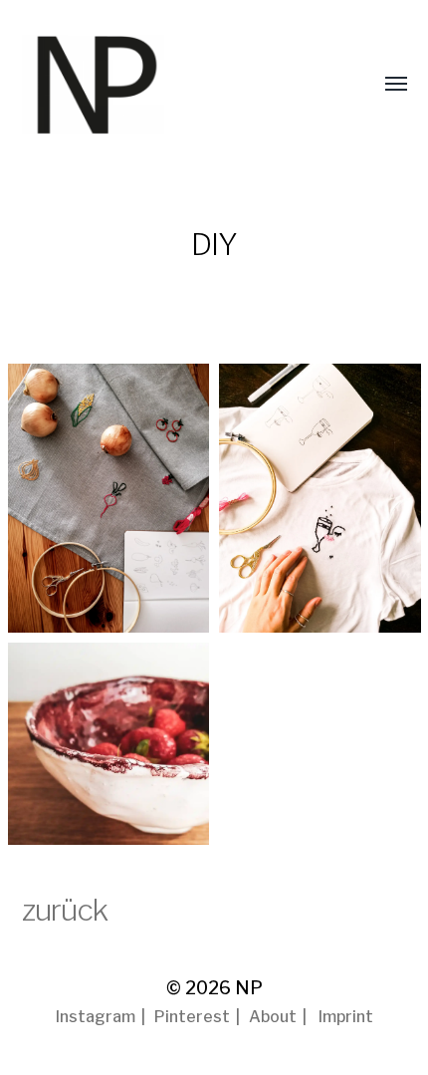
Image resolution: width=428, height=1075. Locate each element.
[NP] (131, 84)
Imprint (346, 1016)
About (273, 1016)
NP (249, 987)
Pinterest (192, 1016)
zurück (65, 910)
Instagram (95, 1016)
